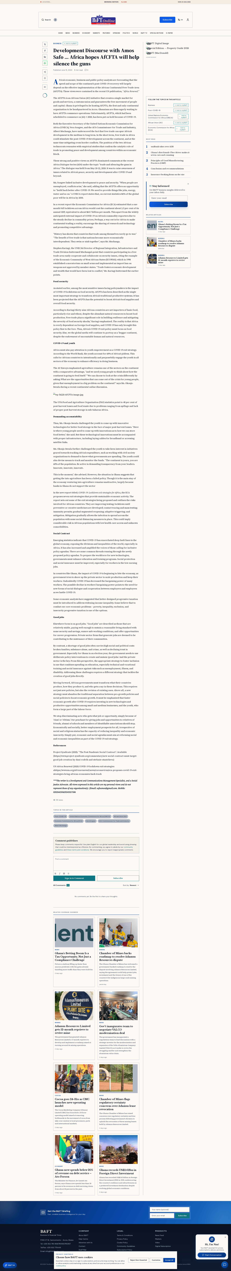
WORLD (135, 33)
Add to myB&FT (71, 43)
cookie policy (61, 1266)
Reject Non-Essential (138, 1260)
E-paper (169, 33)
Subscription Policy (124, 1250)
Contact (82, 1246)
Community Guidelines (126, 1246)
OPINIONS (116, 33)
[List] (68, 873)
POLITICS (126, 33)
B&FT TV (144, 33)
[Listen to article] (44, 87)
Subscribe (167, 19)
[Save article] (44, 78)
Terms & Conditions (125, 1235)
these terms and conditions (78, 850)
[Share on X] (44, 44)
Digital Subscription (163, 1246)
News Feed (159, 1235)
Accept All (169, 1260)
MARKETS (96, 33)
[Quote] (64, 873)
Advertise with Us (85, 1242)
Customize (156, 1260)
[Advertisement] (168, 75)
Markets (158, 1239)
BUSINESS (76, 33)
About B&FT (83, 1235)
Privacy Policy (122, 1239)
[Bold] (55, 873)
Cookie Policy (122, 1242)
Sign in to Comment (74, 878)
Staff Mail (82, 1250)
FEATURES (106, 33)
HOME (60, 33)
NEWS (68, 33)
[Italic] (60, 873)
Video (157, 1242)
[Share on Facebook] (44, 50)
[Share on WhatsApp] (44, 63)
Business (57, 43)
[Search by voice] (55, 19)
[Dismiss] (188, 184)
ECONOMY (86, 33)
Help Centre (83, 1239)
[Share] (44, 72)
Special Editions (156, 33)
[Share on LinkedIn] (44, 56)
